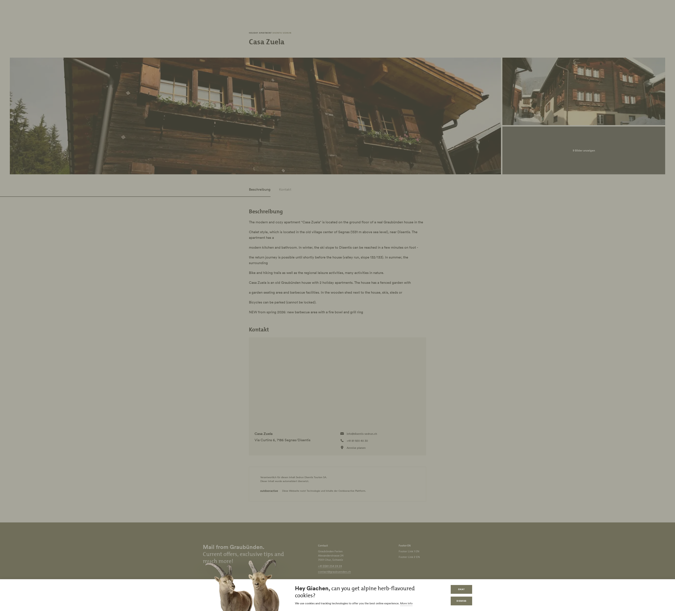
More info (406, 603)
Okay (461, 589)
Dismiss (461, 601)
